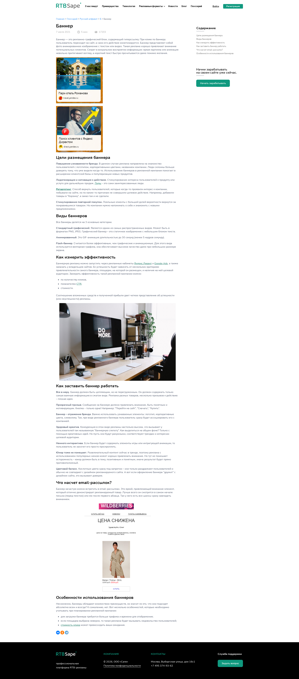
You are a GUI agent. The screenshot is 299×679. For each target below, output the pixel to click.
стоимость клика (70, 625)
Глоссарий (196, 6)
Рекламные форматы (151, 6)
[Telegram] (67, 632)
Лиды (98, 183)
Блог (184, 6)
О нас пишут (91, 6)
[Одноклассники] (62, 632)
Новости (173, 6)
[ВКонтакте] (58, 632)
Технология (128, 6)
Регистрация (233, 6)
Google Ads (161, 263)
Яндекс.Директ (143, 263)
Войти (216, 6)
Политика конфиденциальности (122, 665)
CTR (78, 284)
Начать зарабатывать (213, 83)
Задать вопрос (230, 663)
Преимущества (110, 6)
